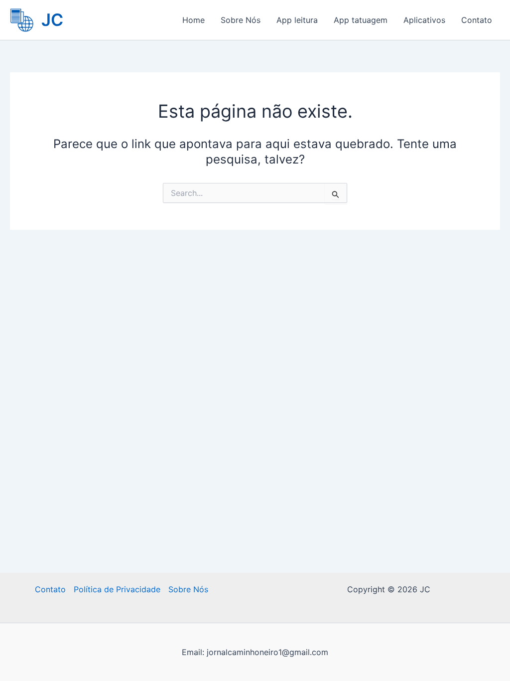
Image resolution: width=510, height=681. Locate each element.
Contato (476, 20)
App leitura (297, 20)
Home (193, 20)
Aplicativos (424, 20)
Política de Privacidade (117, 589)
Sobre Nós (240, 20)
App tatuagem (360, 20)
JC (52, 19)
